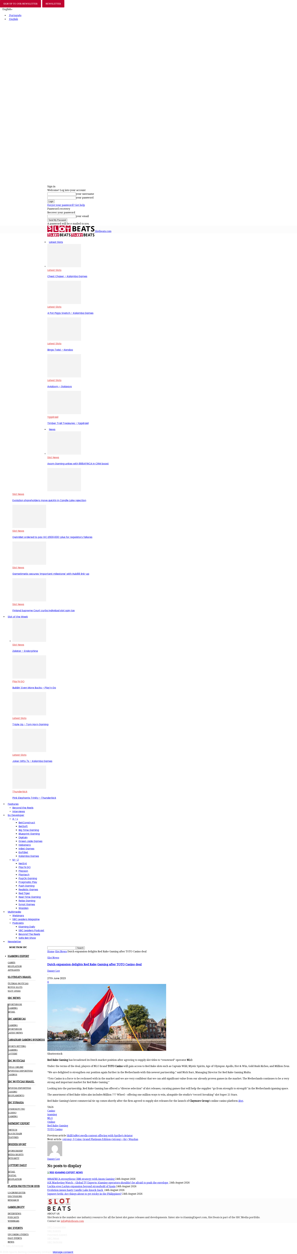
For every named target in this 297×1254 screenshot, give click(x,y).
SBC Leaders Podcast (31, 930)
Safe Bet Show (27, 938)
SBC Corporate (56, 1227)
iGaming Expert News (69, 1172)
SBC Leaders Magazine (26, 919)
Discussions (15, 1196)
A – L (15, 819)
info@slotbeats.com (72, 1221)
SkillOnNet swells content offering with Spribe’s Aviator (100, 1135)
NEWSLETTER (53, 3)
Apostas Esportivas (19, 1088)
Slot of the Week (18, 616)
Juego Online (15, 1067)
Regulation (15, 966)
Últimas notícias (18, 983)
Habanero (25, 845)
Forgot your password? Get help (66, 205)
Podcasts (18, 923)
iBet (240, 1100)
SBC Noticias (54, 1242)
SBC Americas (14, 1246)
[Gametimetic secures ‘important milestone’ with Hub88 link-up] (29, 563)
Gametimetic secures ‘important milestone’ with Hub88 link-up (50, 574)
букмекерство (16, 1109)
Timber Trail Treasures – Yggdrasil (68, 423)
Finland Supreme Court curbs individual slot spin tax (43, 610)
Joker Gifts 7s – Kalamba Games (32, 761)
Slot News (53, 457)
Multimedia (14, 912)
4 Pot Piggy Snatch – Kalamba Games (70, 313)
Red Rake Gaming (57, 1125)
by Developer (16, 815)
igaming (52, 1114)
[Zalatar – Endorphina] (29, 641)
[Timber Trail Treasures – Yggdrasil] (64, 413)
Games (11, 962)
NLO (50, 1118)
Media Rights (16, 1154)
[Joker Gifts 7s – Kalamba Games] (29, 751)
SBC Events (54, 1231)
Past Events (15, 1238)
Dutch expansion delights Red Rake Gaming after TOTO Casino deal (94, 964)
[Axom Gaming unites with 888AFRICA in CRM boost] (64, 453)
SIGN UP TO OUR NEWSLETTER (20, 3)
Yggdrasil (52, 417)
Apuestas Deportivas (20, 1071)
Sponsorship (15, 1151)
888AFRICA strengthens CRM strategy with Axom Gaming (81, 1178)
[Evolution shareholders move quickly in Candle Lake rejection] (64, 490)
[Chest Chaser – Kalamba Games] (64, 266)
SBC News (53, 1238)
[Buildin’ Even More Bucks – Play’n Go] (29, 677)
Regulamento (16, 1095)
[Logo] (59, 235)
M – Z (15, 860)
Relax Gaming (27, 900)
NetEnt (23, 863)
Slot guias (14, 991)
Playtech (24, 874)
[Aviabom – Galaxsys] (64, 376)
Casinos (12, 1074)
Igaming (13, 1025)
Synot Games (27, 904)
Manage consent (63, 1252)
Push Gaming (26, 886)
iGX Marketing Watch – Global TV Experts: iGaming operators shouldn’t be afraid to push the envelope (108, 1182)
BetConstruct (27, 822)
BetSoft (23, 826)
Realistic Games (28, 889)
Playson (23, 871)
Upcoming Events (18, 1234)
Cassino (12, 1092)
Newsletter (14, 941)
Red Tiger (24, 893)
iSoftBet (23, 852)
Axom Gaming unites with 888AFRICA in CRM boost (78, 463)
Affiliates (14, 970)
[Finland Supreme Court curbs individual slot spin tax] (29, 600)
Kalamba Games (29, 856)
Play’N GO (18, 681)
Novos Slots (15, 987)
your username (85, 193)
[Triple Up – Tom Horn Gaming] (29, 714)
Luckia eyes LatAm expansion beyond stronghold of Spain (81, 1186)
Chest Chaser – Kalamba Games (67, 276)
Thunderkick (19, 791)
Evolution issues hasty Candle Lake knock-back (75, 1190)
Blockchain (15, 1133)
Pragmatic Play (28, 882)
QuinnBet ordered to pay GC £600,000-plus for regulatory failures (52, 537)
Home (50, 951)
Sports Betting (17, 1046)
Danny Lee (53, 970)
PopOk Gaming (28, 878)
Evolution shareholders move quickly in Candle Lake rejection (49, 500)
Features (13, 804)
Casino (51, 1110)
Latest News (15, 1033)
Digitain (23, 837)
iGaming (13, 1008)
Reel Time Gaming (30, 897)
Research (13, 1200)
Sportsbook (15, 1004)
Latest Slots (56, 242)
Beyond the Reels (22, 808)
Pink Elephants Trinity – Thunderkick (34, 798)
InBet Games (26, 848)
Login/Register (16, 1192)
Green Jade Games (30, 841)
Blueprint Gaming (29, 834)
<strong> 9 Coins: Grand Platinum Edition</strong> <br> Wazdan (100, 1139)
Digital (12, 1175)
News (52, 429)
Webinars (18, 915)
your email (82, 216)
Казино (12, 1112)
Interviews (18, 811)
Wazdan (23, 908)
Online (51, 1121)
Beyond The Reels (29, 934)
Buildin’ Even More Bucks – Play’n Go (34, 687)
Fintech (12, 1130)
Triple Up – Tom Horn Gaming (30, 724)
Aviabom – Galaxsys (59, 386)
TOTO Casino (54, 1129)
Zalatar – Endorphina (25, 651)
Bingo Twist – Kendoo (60, 350)
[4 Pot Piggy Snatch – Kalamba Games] (64, 303)
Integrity (13, 1158)
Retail (11, 1012)
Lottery (12, 1053)
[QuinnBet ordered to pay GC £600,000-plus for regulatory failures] (29, 527)
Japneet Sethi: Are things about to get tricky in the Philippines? (84, 1193)
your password (85, 197)
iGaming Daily (27, 926)
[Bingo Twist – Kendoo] (64, 339)
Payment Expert (57, 1234)
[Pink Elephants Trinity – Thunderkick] (29, 787)
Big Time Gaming (29, 830)
